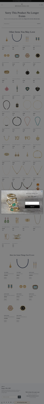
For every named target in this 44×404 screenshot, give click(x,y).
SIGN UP (32, 206)
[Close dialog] (41, 191)
